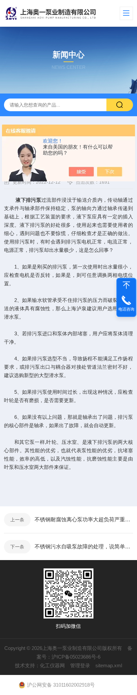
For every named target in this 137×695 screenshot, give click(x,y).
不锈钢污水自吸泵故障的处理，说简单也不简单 (84, 546)
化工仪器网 (52, 665)
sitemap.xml (108, 665)
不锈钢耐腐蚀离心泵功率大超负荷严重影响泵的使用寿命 (84, 519)
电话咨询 (126, 309)
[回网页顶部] (126, 285)
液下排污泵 (28, 200)
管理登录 (80, 665)
